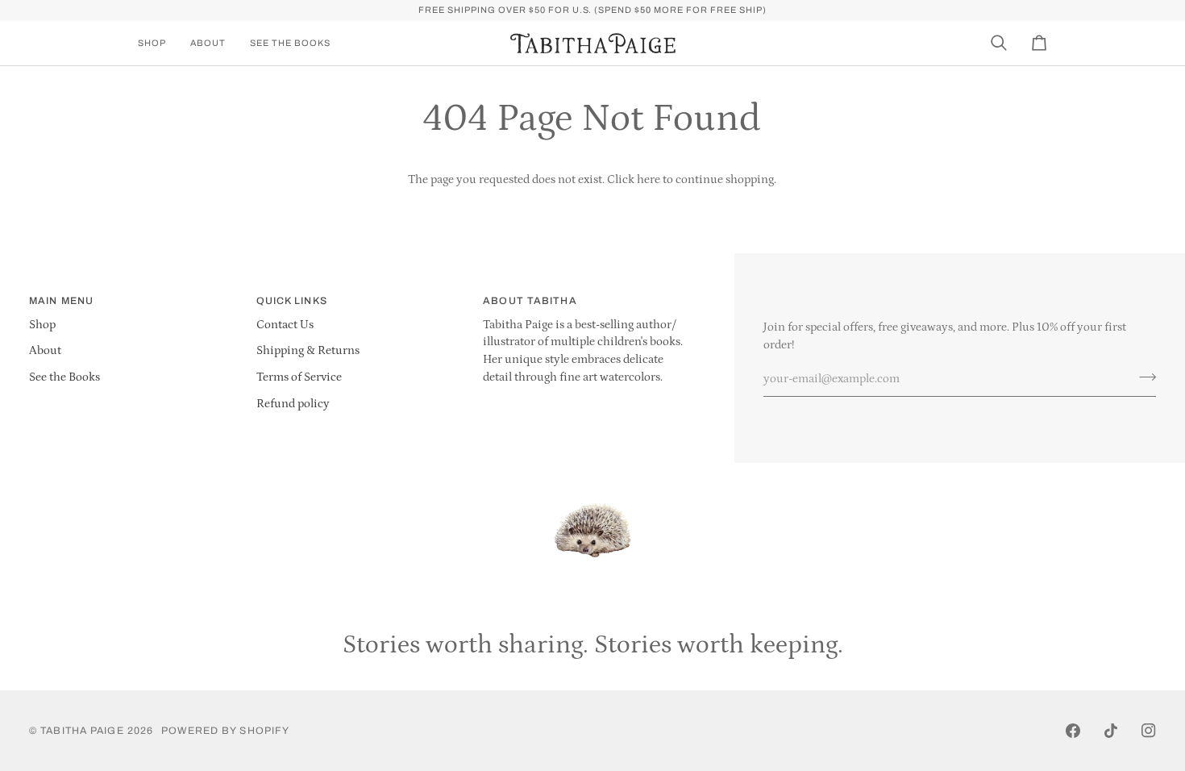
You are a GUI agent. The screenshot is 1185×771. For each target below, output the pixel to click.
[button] (158, 43)
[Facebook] (1073, 730)
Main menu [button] (61, 300)
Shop (42, 325)
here (648, 179)
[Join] (1142, 377)
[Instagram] (1148, 730)
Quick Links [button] (291, 300)
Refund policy (293, 404)
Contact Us (285, 325)
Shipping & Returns (308, 350)
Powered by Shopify (225, 730)
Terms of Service (299, 377)
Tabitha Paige (81, 730)
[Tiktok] (1110, 730)
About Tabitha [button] (529, 300)
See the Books (64, 377)
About (45, 350)
